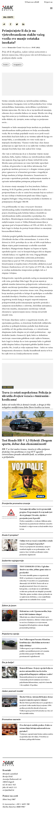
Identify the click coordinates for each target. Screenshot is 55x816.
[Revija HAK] (7, 8)
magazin (17, 65)
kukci (6, 65)
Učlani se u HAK (32, 2)
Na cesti (8, 17)
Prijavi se (48, 2)
